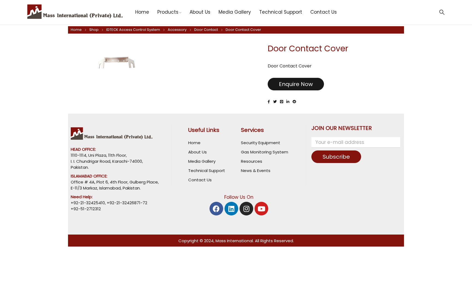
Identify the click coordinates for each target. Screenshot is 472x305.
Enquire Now (296, 84)
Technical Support (206, 170)
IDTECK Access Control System (133, 29)
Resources (251, 161)
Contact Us (200, 180)
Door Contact (206, 29)
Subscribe (336, 157)
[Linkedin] (231, 208)
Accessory (177, 29)
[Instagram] (246, 208)
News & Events (255, 170)
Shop (94, 29)
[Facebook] (216, 208)
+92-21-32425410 (88, 203)
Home (76, 29)
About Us (197, 152)
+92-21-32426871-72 (126, 203)
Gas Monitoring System (264, 152)
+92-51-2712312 (86, 209)
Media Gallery (202, 161)
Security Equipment (260, 143)
